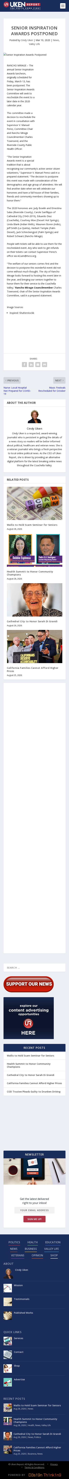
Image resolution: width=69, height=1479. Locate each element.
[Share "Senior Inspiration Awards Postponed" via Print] (44, 364)
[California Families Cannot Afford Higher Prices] (34, 646)
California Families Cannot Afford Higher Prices (32, 669)
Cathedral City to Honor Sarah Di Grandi (32, 621)
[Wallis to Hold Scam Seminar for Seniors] (34, 503)
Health (32, 1242)
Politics (14, 1242)
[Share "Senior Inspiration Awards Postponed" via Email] (37, 364)
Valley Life (34, 44)
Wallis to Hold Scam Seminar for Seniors (32, 524)
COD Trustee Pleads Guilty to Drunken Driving (33, 1091)
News (56, 40)
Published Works (23, 1312)
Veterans (17, 1255)
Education (52, 1242)
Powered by (16, 1474)
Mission (18, 1285)
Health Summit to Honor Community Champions (30, 573)
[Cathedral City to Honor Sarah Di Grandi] (34, 600)
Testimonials (21, 1299)
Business (31, 1249)
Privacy (54, 1464)
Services (18, 1338)
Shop (54, 1255)
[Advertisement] (48, 113)
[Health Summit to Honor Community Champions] (34, 550)
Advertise (19, 1379)
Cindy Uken (27, 40)
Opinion (37, 1255)
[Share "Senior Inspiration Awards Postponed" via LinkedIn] (31, 364)
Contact (18, 1352)
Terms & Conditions (34, 1467)
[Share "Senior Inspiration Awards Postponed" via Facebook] (24, 364)
